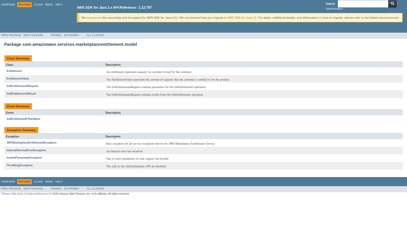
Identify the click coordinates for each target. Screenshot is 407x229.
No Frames (71, 35)
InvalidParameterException (24, 157)
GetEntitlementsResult (21, 93)
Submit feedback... (335, 8)
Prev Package (11, 35)
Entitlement (14, 71)
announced (94, 17)
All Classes (95, 35)
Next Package (33, 35)
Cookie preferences (36, 193)
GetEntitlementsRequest (22, 86)
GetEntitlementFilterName (23, 118)
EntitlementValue (18, 78)
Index (49, 4)
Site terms (17, 193)
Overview (8, 4)
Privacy (5, 193)
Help (59, 4)
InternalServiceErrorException (26, 150)
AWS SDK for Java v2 (241, 17)
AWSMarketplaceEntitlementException (32, 142)
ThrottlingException (20, 165)
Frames (56, 35)
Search (330, 3)
